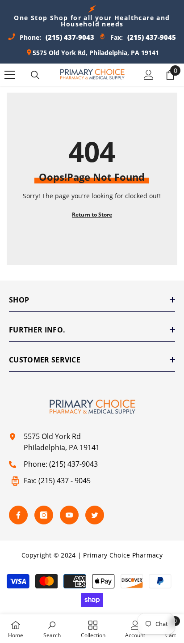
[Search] (35, 75)
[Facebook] (18, 515)
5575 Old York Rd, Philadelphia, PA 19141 (96, 52)
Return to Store (92, 214)
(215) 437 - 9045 (64, 480)
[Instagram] (43, 515)
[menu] (9, 74)
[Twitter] (94, 515)
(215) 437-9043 (73, 464)
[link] (52, 628)
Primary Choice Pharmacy (122, 555)
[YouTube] (69, 515)
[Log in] (149, 75)
